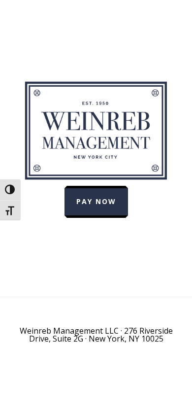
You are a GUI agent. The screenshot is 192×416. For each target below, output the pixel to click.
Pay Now (96, 201)
